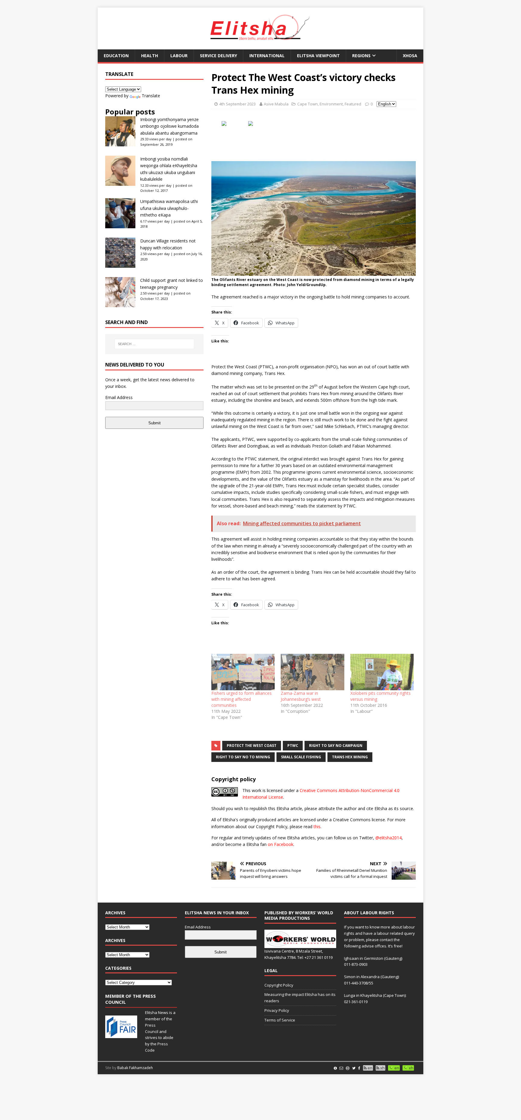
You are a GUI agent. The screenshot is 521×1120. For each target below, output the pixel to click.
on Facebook (280, 844)
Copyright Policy (278, 985)
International (267, 55)
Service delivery (218, 55)
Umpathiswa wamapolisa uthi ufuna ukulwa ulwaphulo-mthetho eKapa (169, 208)
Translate (151, 95)
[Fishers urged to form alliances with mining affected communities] (243, 672)
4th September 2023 (237, 104)
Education (116, 55)
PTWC (292, 745)
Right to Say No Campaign (335, 745)
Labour (179, 55)
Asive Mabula (276, 104)
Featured (353, 104)
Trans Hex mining (350, 757)
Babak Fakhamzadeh (135, 1067)
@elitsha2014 (388, 838)
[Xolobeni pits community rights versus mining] (382, 672)
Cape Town (307, 104)
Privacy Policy (276, 1010)
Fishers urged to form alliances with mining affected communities (241, 699)
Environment (331, 104)
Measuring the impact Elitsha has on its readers (300, 997)
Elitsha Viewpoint (318, 55)
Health (149, 55)
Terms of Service (279, 1020)
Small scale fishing (301, 757)
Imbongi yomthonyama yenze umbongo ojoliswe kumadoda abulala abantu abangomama (169, 126)
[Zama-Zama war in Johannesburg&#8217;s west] (312, 672)
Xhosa (410, 55)
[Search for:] (154, 344)
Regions (361, 55)
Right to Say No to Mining (243, 757)
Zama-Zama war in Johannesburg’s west (301, 696)
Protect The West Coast (251, 745)
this (317, 826)
